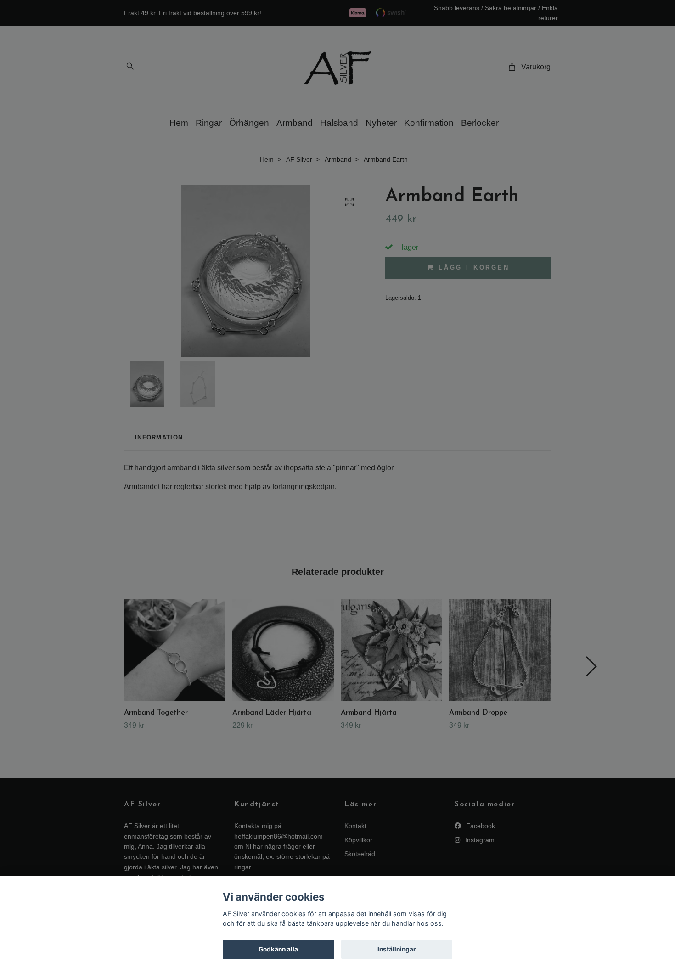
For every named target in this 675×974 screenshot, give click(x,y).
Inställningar (396, 949)
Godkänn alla (278, 949)
